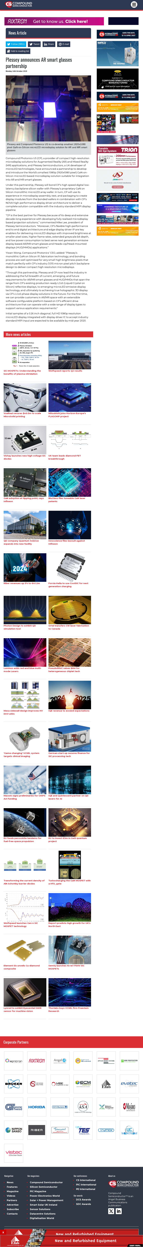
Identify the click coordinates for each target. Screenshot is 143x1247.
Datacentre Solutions (42, 1213)
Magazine (13, 1191)
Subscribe (13, 1209)
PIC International (86, 1184)
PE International (85, 1189)
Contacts (12, 1213)
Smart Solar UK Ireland (43, 1204)
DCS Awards (83, 1199)
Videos (11, 1196)
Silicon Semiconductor (43, 1187)
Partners (12, 1200)
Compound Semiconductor (46, 1182)
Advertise (13, 1204)
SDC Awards (83, 1204)
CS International (86, 1180)
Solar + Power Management (46, 1200)
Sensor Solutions (40, 1209)
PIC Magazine (38, 1191)
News (10, 1182)
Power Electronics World (45, 1196)
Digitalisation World (42, 1218)
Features (12, 1187)
